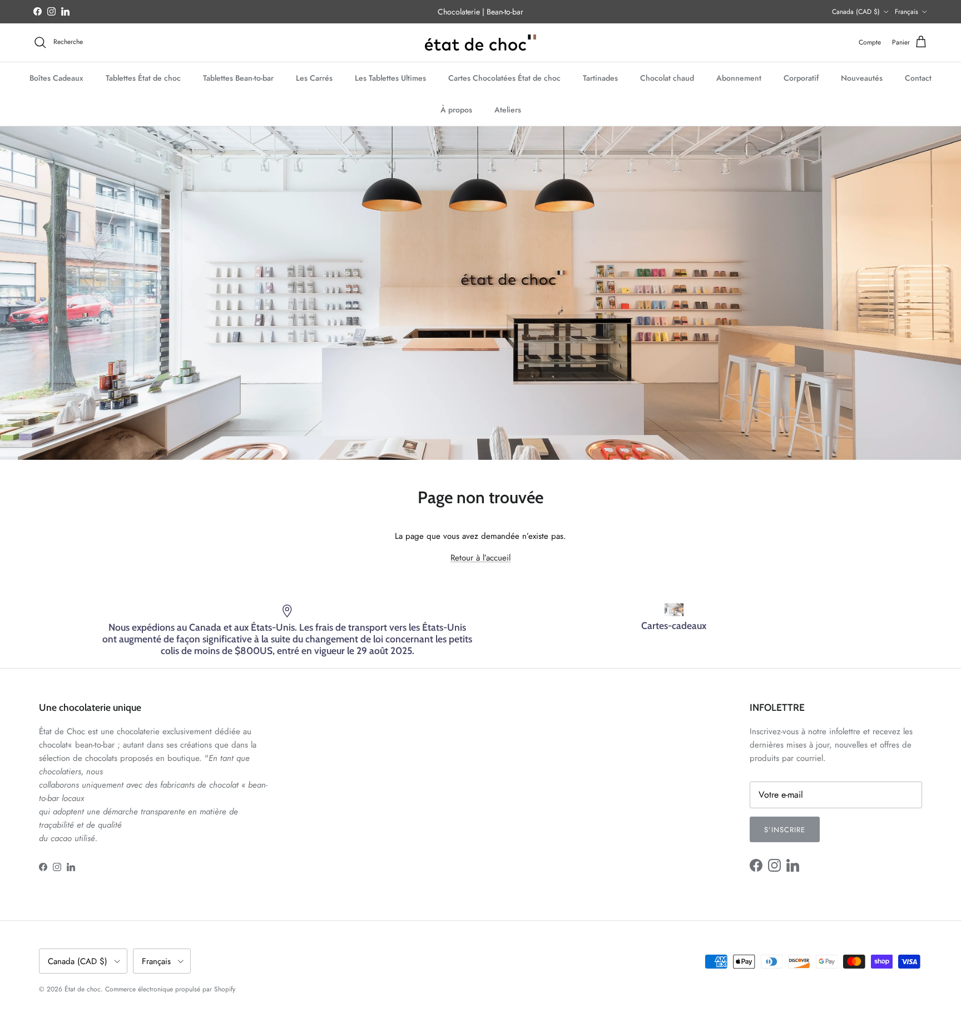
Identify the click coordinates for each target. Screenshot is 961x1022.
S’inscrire (784, 829)
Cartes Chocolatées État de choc (504, 77)
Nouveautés (862, 77)
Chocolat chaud (667, 77)
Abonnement (738, 77)
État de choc (83, 989)
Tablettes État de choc (143, 77)
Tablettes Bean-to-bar (238, 77)
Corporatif (801, 77)
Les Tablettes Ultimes (390, 77)
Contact (918, 77)
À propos (456, 109)
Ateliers (507, 109)
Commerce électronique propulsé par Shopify (170, 989)
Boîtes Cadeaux (56, 77)
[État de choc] (480, 43)
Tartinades (600, 77)
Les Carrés (314, 77)
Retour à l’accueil (480, 558)
